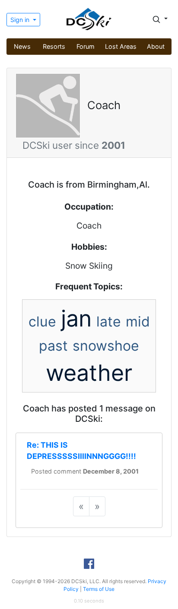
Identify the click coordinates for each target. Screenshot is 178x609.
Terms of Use (98, 589)
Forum (85, 46)
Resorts (54, 46)
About (156, 46)
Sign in (20, 19)
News (22, 46)
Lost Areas (121, 46)
